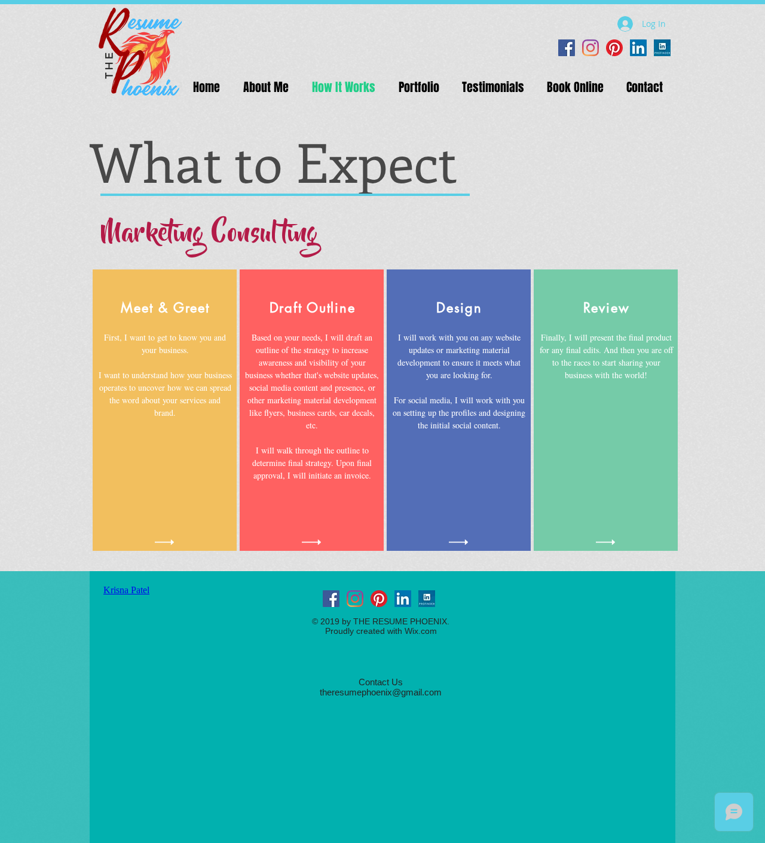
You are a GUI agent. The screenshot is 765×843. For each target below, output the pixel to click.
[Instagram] (590, 47)
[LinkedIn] (638, 47)
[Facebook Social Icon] (566, 47)
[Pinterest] (614, 47)
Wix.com (421, 631)
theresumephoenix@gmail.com (381, 692)
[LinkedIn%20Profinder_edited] (662, 47)
